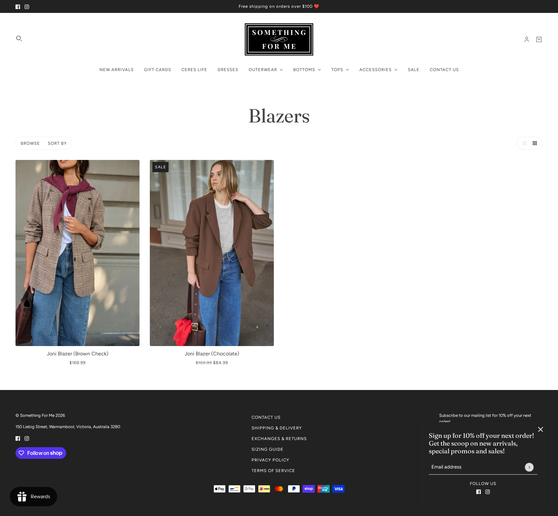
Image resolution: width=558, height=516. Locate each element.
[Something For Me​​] (279, 39)
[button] (523, 143)
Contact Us (266, 417)
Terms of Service (273, 470)
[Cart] (538, 39)
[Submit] (529, 467)
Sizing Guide (268, 449)
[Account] (526, 39)
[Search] (19, 38)
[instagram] (27, 6)
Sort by (57, 143)
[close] (540, 429)
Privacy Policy (270, 460)
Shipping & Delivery (277, 428)
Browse (30, 143)
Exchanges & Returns (279, 438)
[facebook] (18, 6)
